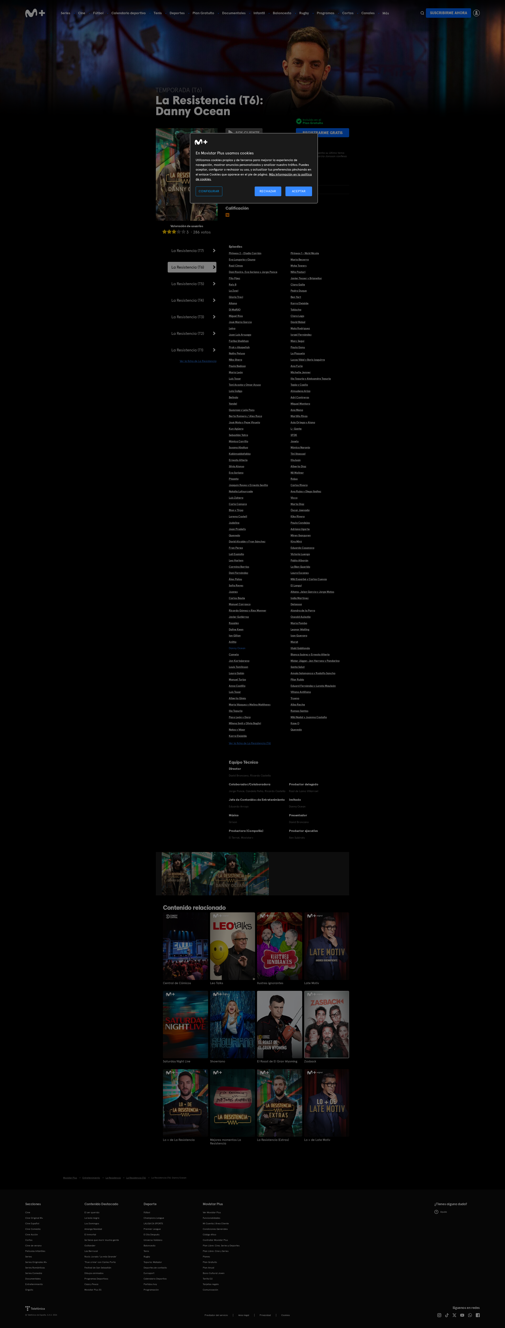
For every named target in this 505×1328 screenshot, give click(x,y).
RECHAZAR (268, 191)
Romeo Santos (299, 710)
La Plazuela (298, 353)
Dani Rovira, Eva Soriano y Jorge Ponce (253, 271)
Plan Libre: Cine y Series (215, 1251)
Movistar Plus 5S (92, 1289)
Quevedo (234, 535)
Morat (294, 641)
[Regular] (174, 232)
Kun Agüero (236, 428)
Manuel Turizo (237, 679)
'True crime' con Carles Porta (100, 1262)
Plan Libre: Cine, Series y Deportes (221, 1245)
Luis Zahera (236, 497)
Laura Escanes (300, 572)
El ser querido (91, 1212)
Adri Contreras (300, 397)
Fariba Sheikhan (239, 340)
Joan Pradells (237, 529)
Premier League (152, 1229)
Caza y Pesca (91, 1284)
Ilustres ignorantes (270, 983)
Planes (206, 1256)
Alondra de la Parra (303, 610)
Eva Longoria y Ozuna (242, 259)
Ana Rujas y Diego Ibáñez (306, 491)
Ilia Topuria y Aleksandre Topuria (311, 378)
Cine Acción (31, 1234)
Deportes (177, 13)
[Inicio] (35, 13)
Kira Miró (296, 541)
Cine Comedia (32, 1229)
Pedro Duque (299, 290)
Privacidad (265, 1315)
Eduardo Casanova (302, 547)
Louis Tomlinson (238, 666)
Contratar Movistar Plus (215, 1240)
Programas (325, 13)
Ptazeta (233, 478)
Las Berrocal (91, 1251)
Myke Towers (299, 265)
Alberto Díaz (298, 466)
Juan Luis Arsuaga (240, 334)
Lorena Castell (238, 516)
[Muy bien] (183, 232)
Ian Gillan (235, 635)
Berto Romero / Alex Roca (245, 416)
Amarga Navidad (93, 1229)
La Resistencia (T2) (187, 333)
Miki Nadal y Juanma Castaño (309, 717)
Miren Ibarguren (301, 535)
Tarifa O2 (208, 1278)
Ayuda (443, 1211)
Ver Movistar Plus (212, 1212)
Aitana (233, 303)
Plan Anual (208, 1267)
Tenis (158, 13)
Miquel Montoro (300, 403)
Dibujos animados (93, 1273)
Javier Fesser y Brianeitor (306, 278)
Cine (81, 13)
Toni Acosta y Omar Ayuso (245, 384)
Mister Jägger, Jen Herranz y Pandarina (315, 660)
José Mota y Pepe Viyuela (244, 422)
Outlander (89, 1245)
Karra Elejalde (300, 303)
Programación (151, 1289)
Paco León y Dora (240, 717)
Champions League (154, 1218)
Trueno (295, 698)
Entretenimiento (34, 1284)
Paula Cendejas (300, 522)
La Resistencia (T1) (187, 350)
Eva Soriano (236, 472)
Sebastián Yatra (238, 435)
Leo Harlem (236, 560)
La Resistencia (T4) (187, 300)
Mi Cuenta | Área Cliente (216, 1223)
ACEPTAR (299, 191)
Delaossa (296, 604)
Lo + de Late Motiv (317, 1140)
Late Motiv (311, 983)
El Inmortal (90, 1234)
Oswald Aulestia (300, 616)
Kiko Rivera (298, 516)
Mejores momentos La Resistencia (225, 1141)
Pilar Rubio (297, 679)
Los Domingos (91, 1223)
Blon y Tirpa (236, 510)
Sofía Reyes (236, 585)
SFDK (294, 435)
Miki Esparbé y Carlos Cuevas (309, 579)
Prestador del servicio (216, 1315)
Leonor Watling (300, 629)
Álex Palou (235, 579)
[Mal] (169, 232)
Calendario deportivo (128, 13)
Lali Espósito (236, 554)
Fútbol (98, 13)
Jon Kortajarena (239, 660)
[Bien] (179, 232)
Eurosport (149, 1273)
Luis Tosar (235, 378)
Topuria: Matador (153, 1262)
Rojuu (294, 478)
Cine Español (32, 1223)
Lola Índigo (235, 391)
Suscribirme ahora (448, 13)
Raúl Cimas (236, 265)
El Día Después (151, 1234)
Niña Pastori (298, 271)
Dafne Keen (236, 629)
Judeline (234, 522)
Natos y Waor (237, 729)
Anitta (232, 641)
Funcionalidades (211, 1218)
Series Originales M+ (36, 1262)
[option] (177, 873)
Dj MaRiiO (234, 309)
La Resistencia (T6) (187, 267)
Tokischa (296, 309)
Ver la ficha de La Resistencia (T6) (250, 743)
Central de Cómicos (177, 983)
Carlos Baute (237, 598)
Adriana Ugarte (300, 529)
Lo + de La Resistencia (179, 1140)
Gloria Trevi (236, 297)
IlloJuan (296, 460)
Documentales (234, 13)
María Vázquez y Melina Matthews (249, 704)
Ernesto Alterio (238, 460)
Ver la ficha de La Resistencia (198, 361)
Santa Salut (298, 666)
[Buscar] (422, 13)
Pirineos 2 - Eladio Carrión (245, 253)
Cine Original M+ (34, 1218)
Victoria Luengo (300, 554)
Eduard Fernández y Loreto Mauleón (313, 685)
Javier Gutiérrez (239, 616)
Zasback (310, 1061)
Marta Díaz (297, 504)
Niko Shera (235, 359)
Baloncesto (282, 13)
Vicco (294, 497)
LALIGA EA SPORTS (153, 1223)
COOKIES (285, 1315)
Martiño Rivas (299, 416)
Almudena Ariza (300, 391)
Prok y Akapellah (239, 347)
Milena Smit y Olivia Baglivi (245, 723)
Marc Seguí (297, 340)
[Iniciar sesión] (476, 13)
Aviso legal (243, 1315)
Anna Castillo (237, 685)
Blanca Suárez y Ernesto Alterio (310, 654)
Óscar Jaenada (300, 510)
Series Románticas (35, 1267)
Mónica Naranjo (300, 447)
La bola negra (91, 1218)
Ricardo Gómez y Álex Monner (247, 610)
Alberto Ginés (237, 698)
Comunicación (210, 1289)
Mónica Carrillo (238, 441)
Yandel (233, 403)
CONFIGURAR (209, 191)
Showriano (217, 1061)
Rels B (232, 284)
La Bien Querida (300, 566)
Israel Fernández (301, 334)
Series (65, 13)
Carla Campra (238, 504)
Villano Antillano (301, 691)
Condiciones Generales (215, 1229)
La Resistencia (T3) (187, 317)
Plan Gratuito (203, 13)
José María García (240, 322)
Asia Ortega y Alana (303, 422)
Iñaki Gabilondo (300, 648)
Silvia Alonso (236, 466)
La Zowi (233, 290)
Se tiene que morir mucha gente (101, 1240)
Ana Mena (297, 410)
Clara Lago (297, 315)
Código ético (209, 1234)
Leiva (232, 328)
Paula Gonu (298, 347)
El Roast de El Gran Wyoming (277, 1061)
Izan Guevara (299, 635)
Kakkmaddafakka (240, 453)
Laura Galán (236, 673)
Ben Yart (296, 297)
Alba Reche (298, 704)
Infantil (259, 13)
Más (385, 13)
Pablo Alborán (299, 560)
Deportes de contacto (155, 1267)
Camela (234, 654)
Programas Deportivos (96, 1278)
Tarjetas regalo (211, 1284)
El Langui (296, 585)
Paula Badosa (237, 366)
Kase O (295, 723)
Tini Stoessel (298, 453)
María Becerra (300, 259)
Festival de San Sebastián (97, 1267)
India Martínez (300, 598)
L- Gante (296, 428)
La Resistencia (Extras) (273, 1140)
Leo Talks (216, 983)
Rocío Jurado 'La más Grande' (100, 1256)
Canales (368, 13)
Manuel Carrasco (240, 604)
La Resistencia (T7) (187, 250)
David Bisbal (298, 322)
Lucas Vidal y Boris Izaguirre (308, 359)
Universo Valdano (153, 1240)
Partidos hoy (150, 1284)
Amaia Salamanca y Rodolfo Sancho (313, 673)
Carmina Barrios (239, 566)
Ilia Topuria (235, 710)
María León (236, 372)
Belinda (233, 397)
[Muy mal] (164, 232)
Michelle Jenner (301, 372)
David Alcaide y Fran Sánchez (247, 541)
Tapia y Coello (299, 384)
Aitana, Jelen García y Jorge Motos (312, 591)
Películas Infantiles (35, 1251)
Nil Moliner (297, 472)
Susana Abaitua (238, 447)
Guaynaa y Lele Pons (241, 410)
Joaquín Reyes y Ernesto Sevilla (248, 485)
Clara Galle (298, 284)
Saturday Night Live (176, 1061)
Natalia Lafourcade (241, 491)
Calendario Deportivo (155, 1278)
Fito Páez (234, 278)
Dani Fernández (238, 572)
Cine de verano (33, 1245)
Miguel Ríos (236, 315)
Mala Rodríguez (300, 328)
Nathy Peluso (237, 353)
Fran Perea (236, 547)
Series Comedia (33, 1273)
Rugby (304, 13)
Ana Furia (297, 366)
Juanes (233, 591)
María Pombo (299, 623)
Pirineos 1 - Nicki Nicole (305, 253)
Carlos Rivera (299, 485)
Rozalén (234, 623)
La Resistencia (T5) (187, 283)
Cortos (348, 13)
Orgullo (29, 1289)
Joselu (295, 441)
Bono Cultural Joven (213, 1273)
